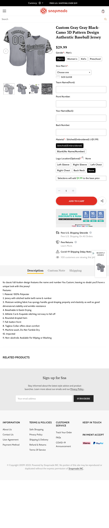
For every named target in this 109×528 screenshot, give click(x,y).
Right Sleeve (80, 164)
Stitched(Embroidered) (69, 145)
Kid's (83, 59)
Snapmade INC (76, 468)
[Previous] (5, 51)
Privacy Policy (76, 389)
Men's (60, 59)
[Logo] (55, 10)
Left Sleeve (63, 164)
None (91, 170)
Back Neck (79, 170)
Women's (72, 59)
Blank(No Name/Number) (71, 151)
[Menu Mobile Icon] (4, 11)
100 (63, 257)
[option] (28, 51)
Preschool (95, 59)
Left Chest (96, 164)
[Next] (50, 51)
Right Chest (63, 170)
